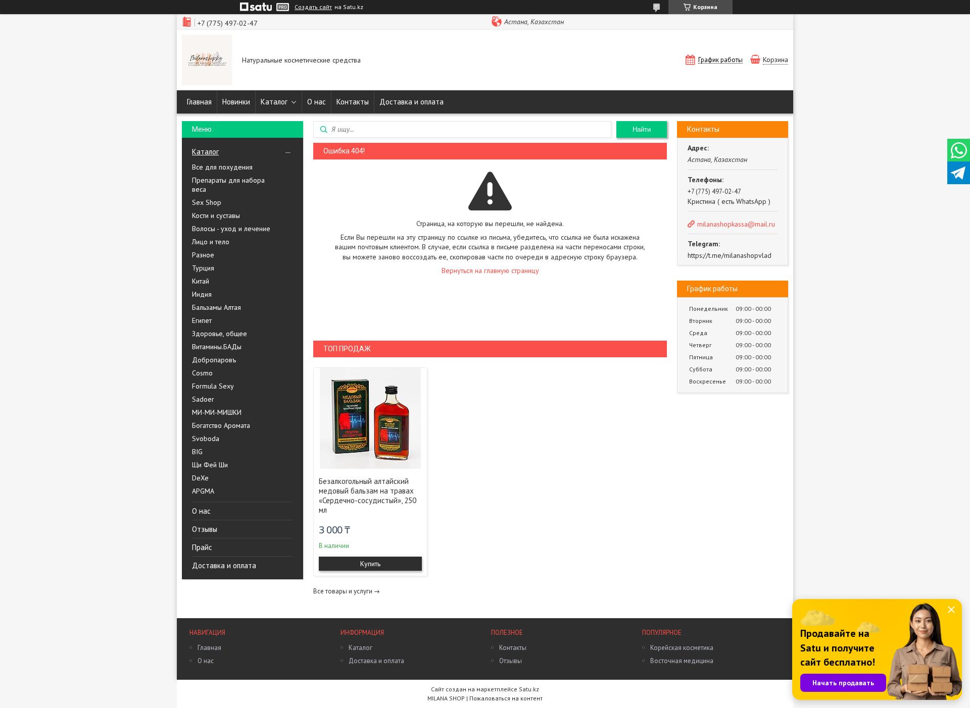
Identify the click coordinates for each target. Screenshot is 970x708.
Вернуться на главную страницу (490, 270)
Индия (202, 294)
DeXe (200, 477)
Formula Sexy (213, 386)
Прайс (202, 547)
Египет (202, 320)
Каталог (274, 101)
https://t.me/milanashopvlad (729, 255)
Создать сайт (313, 7)
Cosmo (202, 372)
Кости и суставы (216, 215)
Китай (200, 281)
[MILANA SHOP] (207, 61)
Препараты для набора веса (228, 185)
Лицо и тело (210, 241)
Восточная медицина (681, 661)
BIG (197, 451)
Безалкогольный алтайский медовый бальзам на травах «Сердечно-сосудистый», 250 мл (367, 495)
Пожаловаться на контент (506, 698)
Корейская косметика (681, 647)
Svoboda (205, 438)
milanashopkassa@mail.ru (736, 224)
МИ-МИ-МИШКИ (216, 412)
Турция (203, 268)
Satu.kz (529, 689)
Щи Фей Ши (210, 464)
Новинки (236, 101)
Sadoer (203, 399)
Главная (199, 101)
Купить (370, 563)
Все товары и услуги (342, 591)
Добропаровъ (214, 359)
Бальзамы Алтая (216, 307)
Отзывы (204, 529)
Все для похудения (222, 167)
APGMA (203, 491)
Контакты (352, 101)
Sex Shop (206, 202)
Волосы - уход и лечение (231, 228)
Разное (203, 254)
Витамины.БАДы (216, 346)
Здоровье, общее (219, 333)
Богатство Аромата (221, 425)
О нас (316, 101)
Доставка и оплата (411, 101)
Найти (642, 129)
